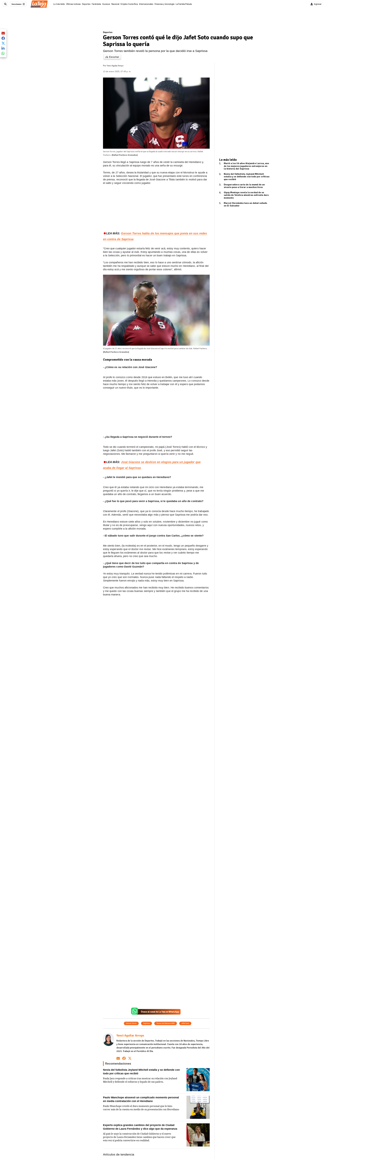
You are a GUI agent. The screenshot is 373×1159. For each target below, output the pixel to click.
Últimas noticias (73, 4)
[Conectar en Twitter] (130, 1058)
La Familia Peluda (184, 4)
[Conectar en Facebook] (124, 1058)
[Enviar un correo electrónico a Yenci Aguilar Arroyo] (118, 1058)
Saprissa (146, 1023)
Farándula (96, 4)
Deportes (86, 4)
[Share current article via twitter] (3, 43)
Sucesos (106, 4)
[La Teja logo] (39, 4)
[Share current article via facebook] (3, 38)
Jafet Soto (185, 1023)
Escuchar (114, 57)
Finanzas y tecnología (164, 4)
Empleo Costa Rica (129, 4)
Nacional (115, 4)
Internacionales (146, 4)
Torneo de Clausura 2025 (165, 1023)
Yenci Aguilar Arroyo (115, 66)
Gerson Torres (131, 1023)
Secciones (16, 4)
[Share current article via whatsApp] (3, 53)
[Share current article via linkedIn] (3, 48)
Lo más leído (59, 4)
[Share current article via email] (3, 33)
